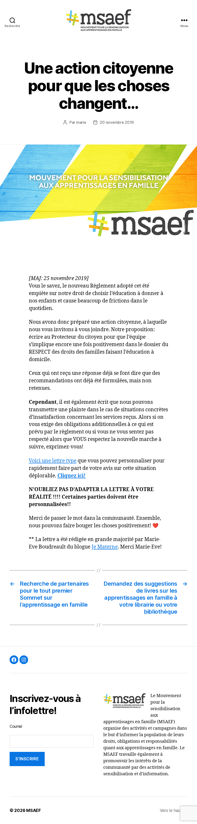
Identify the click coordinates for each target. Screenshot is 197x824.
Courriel (16, 726)
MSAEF (33, 810)
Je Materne (105, 547)
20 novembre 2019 (117, 122)
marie (81, 122)
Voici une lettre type (52, 461)
